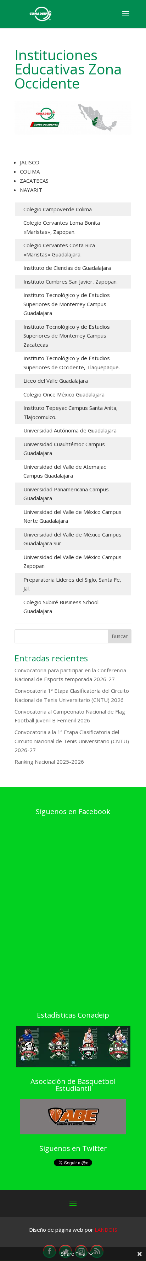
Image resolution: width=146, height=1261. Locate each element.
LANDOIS (106, 1229)
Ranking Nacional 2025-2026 (49, 761)
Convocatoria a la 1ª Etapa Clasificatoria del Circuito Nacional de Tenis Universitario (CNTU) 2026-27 (72, 740)
